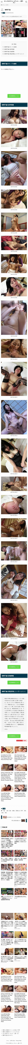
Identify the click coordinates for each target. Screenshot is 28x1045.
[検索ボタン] (26, 2)
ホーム (8, 1040)
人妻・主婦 (8, 810)
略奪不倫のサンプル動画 (10, 47)
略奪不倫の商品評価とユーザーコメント (14, 53)
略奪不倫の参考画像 (9, 49)
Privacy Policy (18, 1040)
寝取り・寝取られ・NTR (17, 810)
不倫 (4, 810)
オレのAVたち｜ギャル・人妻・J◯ (14, 1)
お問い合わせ (12, 1040)
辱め (6, 812)
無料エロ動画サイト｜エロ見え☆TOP (11, 1030)
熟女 (3, 812)
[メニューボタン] (1, 2)
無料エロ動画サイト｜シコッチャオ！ (11, 1031)
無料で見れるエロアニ (8, 1035)
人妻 (4, 12)
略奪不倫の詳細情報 (9, 51)
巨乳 (25, 810)
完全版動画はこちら (14, 95)
